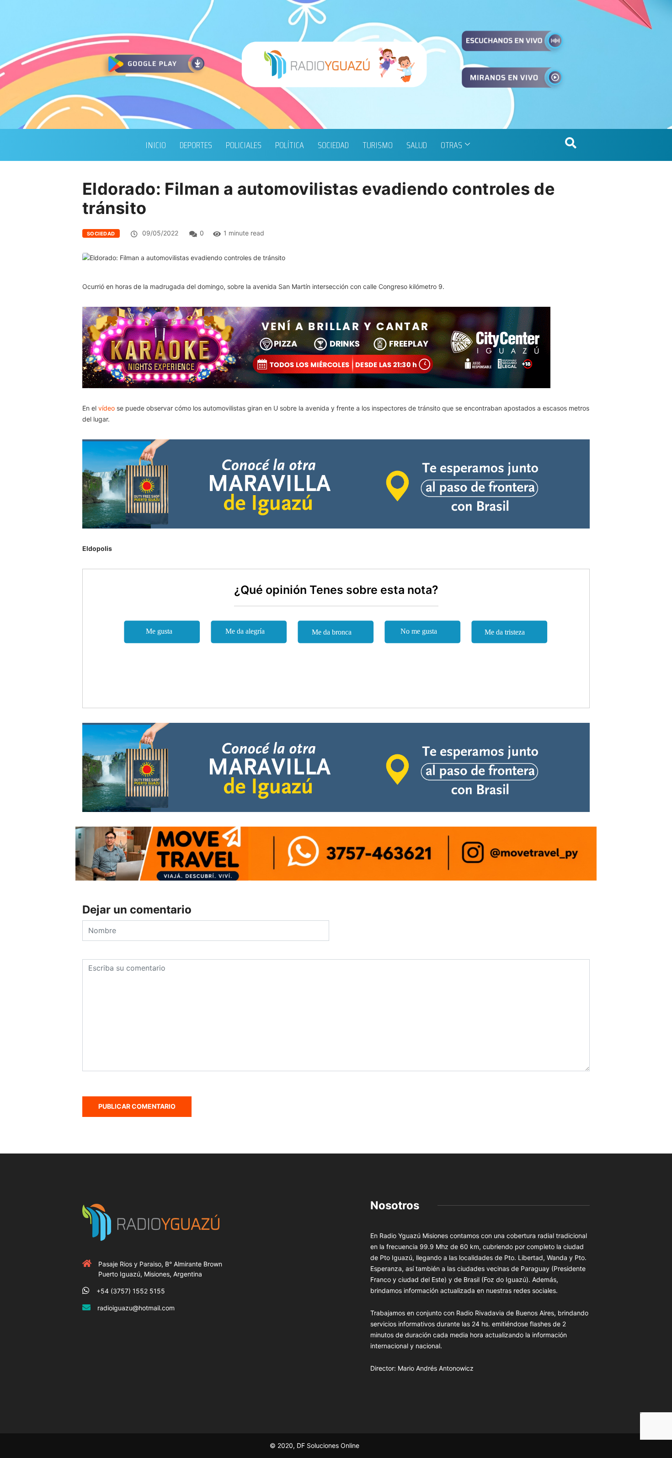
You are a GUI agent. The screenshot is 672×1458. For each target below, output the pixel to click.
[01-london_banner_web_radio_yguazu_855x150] (336, 483)
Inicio (155, 145)
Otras (451, 145)
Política (289, 145)
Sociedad (333, 145)
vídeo (107, 408)
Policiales (243, 145)
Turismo (378, 145)
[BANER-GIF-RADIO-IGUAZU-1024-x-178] (316, 347)
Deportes (196, 145)
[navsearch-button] (570, 145)
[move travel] (336, 853)
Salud (416, 145)
